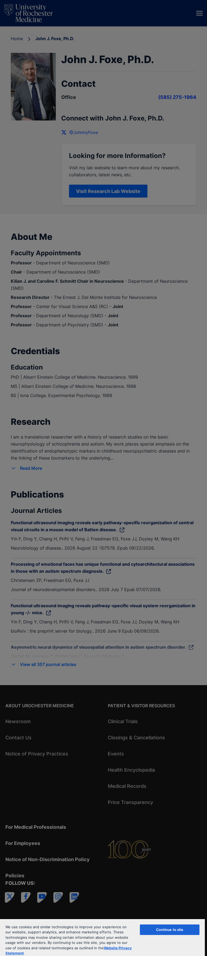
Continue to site (170, 929)
